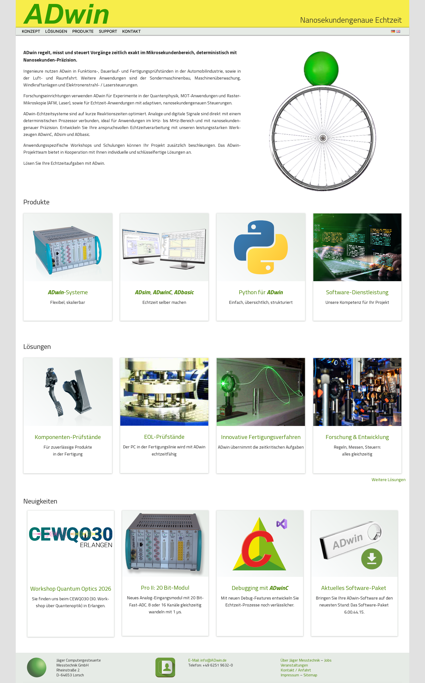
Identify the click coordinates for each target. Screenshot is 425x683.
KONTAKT (131, 31)
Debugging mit (260, 587)
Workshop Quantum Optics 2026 (70, 588)
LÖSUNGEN (56, 31)
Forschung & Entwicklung (357, 436)
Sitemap (310, 675)
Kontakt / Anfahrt (296, 670)
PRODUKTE (83, 31)
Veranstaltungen (294, 665)
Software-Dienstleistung (357, 292)
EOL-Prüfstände (164, 436)
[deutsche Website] (393, 31)
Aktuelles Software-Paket (354, 587)
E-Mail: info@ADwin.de (207, 660)
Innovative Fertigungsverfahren (261, 436)
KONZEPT (31, 31)
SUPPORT (108, 31)
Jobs (328, 660)
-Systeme (68, 292)
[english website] (398, 31)
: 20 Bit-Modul (165, 587)
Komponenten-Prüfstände (68, 436)
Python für (261, 292)
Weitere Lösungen (389, 479)
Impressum (290, 675)
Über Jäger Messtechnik (300, 660)
